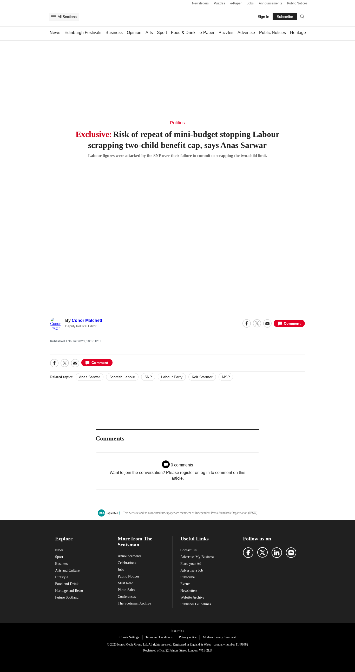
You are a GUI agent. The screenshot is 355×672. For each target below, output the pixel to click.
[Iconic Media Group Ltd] (177, 630)
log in (205, 472)
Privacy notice (187, 637)
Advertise (246, 32)
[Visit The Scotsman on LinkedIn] (277, 552)
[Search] (302, 16)
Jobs (250, 3)
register (187, 472)
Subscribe (187, 577)
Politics (177, 122)
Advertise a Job (191, 570)
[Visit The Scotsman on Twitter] (262, 552)
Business (114, 32)
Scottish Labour (122, 377)
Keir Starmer (202, 377)
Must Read (125, 583)
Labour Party (171, 377)
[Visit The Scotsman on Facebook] (248, 552)
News (55, 32)
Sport (162, 32)
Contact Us (188, 550)
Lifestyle (61, 577)
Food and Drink (66, 584)
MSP (226, 377)
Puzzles (219, 3)
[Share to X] (257, 323)
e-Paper (236, 3)
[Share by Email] (267, 323)
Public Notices (297, 3)
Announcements (270, 3)
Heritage (298, 32)
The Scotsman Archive (134, 603)
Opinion (134, 32)
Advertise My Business (197, 557)
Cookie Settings (129, 637)
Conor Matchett (87, 320)
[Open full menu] (53, 16)
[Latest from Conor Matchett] (56, 323)
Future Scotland (66, 597)
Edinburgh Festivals (82, 32)
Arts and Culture (67, 570)
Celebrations (127, 563)
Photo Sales (126, 590)
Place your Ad (190, 564)
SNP (148, 377)
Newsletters (200, 3)
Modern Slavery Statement (219, 637)
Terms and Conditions (159, 637)
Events (185, 584)
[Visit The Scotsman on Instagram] (291, 552)
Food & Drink (183, 32)
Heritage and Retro (69, 591)
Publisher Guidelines (195, 604)
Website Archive (192, 597)
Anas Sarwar (89, 377)
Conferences (127, 597)
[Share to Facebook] (246, 323)
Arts (149, 32)
